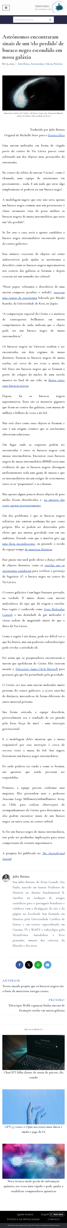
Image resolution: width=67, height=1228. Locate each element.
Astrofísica (23, 63)
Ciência (48, 63)
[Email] (47, 965)
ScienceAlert (56, 135)
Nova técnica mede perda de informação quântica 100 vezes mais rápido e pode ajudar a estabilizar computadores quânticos (33, 1186)
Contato (54, 1219)
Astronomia (36, 63)
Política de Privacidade (23, 1219)
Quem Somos (25, 1214)
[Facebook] (19, 965)
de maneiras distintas (38, 549)
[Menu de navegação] (6, 7)
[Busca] (50, 20)
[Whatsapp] (38, 965)
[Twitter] (29, 965)
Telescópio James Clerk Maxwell (36, 669)
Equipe (45, 1214)
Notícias (58, 63)
